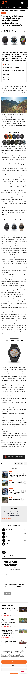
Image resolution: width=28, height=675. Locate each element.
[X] (14, 533)
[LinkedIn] (14, 540)
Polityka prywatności (14, 673)
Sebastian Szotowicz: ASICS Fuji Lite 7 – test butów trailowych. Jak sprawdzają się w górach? (9, 621)
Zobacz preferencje (14, 669)
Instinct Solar (7, 74)
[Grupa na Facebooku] (4, 552)
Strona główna (4, 10)
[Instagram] (14, 537)
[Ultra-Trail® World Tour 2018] (5, 483)
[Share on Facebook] (4, 31)
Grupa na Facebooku (8, 556)
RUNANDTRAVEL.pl (5, 615)
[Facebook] (14, 529)
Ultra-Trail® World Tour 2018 (15, 482)
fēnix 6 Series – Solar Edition (10, 77)
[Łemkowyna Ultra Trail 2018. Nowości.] (5, 500)
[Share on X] (7, 31)
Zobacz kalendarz (6, 518)
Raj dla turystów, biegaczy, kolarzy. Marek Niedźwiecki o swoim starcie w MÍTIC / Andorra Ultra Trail (17, 475)
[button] (26, 647)
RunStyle (3, 13)
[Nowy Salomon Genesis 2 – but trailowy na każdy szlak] (23, 642)
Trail (10, 471)
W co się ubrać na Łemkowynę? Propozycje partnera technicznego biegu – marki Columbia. (17, 492)
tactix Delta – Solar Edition (10, 79)
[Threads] (14, 544)
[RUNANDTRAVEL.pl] (5, 3)
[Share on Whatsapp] (9, 31)
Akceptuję (14, 661)
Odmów (14, 665)
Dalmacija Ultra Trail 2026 (13, 515)
